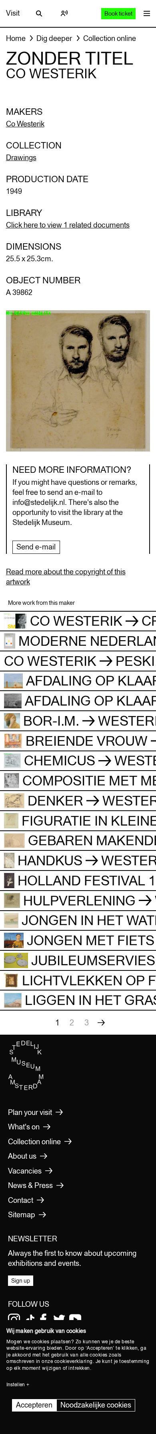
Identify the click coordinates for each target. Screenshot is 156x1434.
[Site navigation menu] (145, 13)
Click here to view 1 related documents (68, 225)
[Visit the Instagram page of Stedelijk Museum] (14, 1320)
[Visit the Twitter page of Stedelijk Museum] (59, 1320)
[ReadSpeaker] (64, 13)
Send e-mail (36, 547)
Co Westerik (25, 124)
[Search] (39, 13)
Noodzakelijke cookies (95, 1405)
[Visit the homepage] (26, 1088)
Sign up (20, 1280)
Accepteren (34, 1405)
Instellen (15, 1384)
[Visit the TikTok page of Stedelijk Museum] (30, 1320)
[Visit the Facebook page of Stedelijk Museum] (43, 1320)
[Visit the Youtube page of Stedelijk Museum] (75, 1320)
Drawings (21, 157)
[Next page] (101, 1022)
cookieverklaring (73, 1361)
